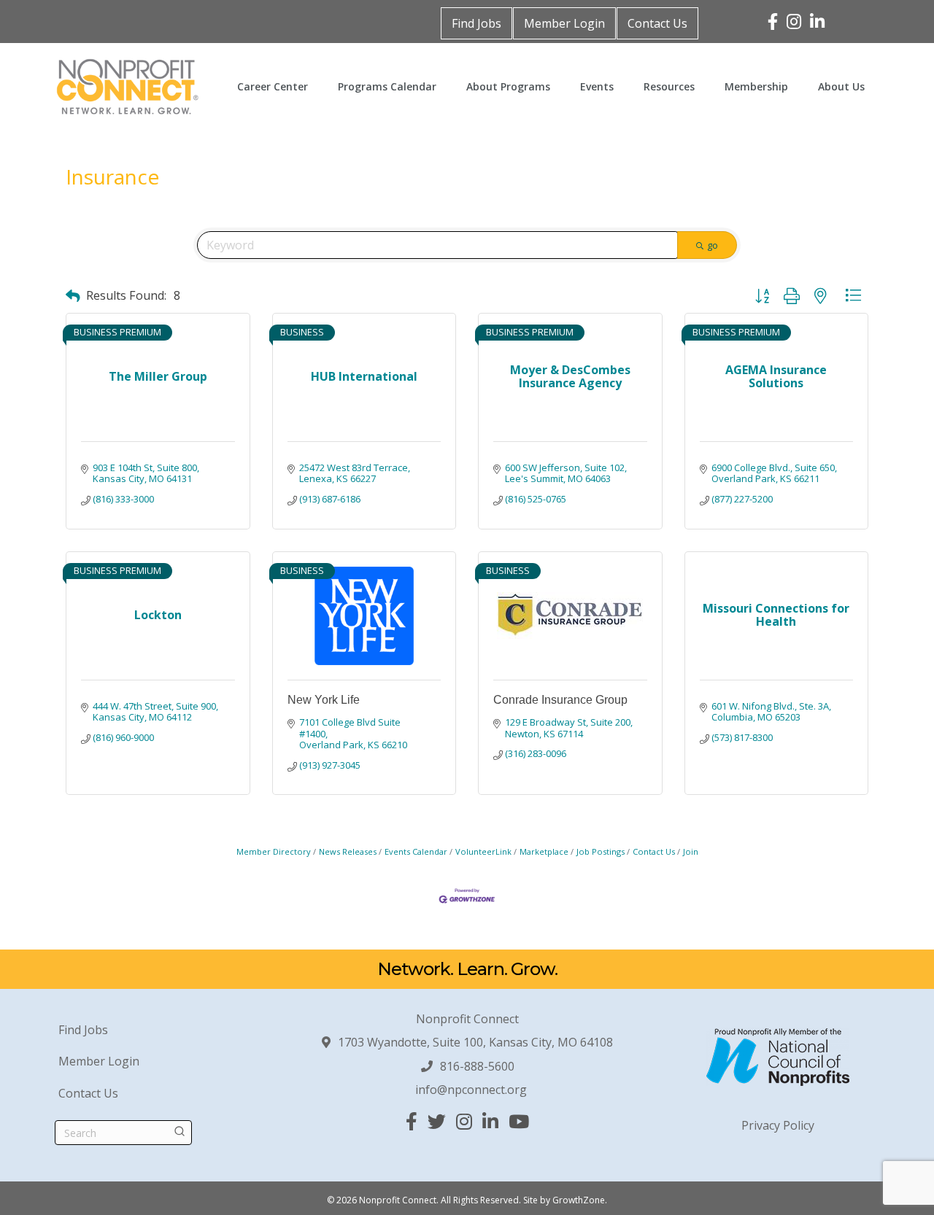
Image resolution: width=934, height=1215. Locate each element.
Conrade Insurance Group (560, 700)
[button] (73, 295)
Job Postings (600, 851)
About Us (841, 86)
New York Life (323, 700)
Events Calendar (416, 851)
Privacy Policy (777, 1125)
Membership (756, 86)
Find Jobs (476, 23)
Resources (669, 86)
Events (597, 86)
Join (690, 851)
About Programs (508, 86)
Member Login (564, 23)
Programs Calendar (387, 86)
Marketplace (544, 851)
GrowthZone (578, 1200)
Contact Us (657, 23)
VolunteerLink (483, 851)
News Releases (348, 851)
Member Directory (273, 851)
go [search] (712, 245)
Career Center (272, 86)
